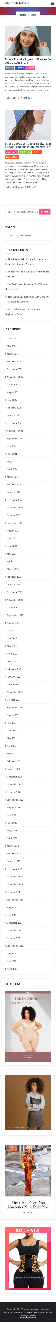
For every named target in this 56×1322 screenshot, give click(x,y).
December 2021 (14, 684)
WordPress (31, 1312)
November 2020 (15, 784)
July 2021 (11, 722)
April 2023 (12, 561)
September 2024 (15, 438)
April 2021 (12, 745)
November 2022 (15, 599)
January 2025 (13, 415)
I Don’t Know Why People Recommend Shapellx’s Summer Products (25, 261)
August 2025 (13, 392)
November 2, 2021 (23, 187)
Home (23, 14)
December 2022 (14, 592)
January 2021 (13, 768)
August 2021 (13, 715)
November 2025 (15, 376)
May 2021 (12, 738)
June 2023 (12, 546)
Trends (31, 67)
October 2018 (13, 891)
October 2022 (13, 607)
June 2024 (12, 453)
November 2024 (15, 430)
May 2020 (12, 830)
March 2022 (13, 661)
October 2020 (13, 792)
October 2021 (13, 699)
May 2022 (12, 645)
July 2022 (11, 630)
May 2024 (12, 461)
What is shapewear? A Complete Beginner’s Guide (22, 312)
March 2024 (13, 476)
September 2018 (15, 899)
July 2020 (11, 815)
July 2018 (11, 915)
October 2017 (13, 938)
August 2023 (13, 530)
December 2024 (14, 422)
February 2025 (14, 407)
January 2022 (13, 676)
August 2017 (13, 953)
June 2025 (12, 399)
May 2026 (12, 346)
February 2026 (14, 361)
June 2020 (12, 822)
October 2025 (13, 384)
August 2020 (13, 807)
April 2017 (12, 968)
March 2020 (13, 845)
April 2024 (12, 469)
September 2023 (15, 522)
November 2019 (15, 876)
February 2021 (14, 761)
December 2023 (14, 499)
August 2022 (13, 622)
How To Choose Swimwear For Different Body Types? (26, 287)
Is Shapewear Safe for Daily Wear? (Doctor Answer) (27, 274)
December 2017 (14, 922)
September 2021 (15, 707)
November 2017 (15, 930)
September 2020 (15, 799)
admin (9, 98)
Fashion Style (12, 157)
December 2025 (14, 369)
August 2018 (13, 907)
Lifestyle (20, 67)
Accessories (11, 152)
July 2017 (11, 961)
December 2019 (14, 868)
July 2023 (11, 538)
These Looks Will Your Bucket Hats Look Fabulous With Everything (28, 145)
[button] (52, 3)
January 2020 (13, 861)
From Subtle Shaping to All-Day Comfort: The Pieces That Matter (27, 299)
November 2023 (15, 507)
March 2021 (13, 753)
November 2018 (15, 884)
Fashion (9, 67)
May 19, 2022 (21, 98)
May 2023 (12, 553)
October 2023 (13, 515)
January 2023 (13, 584)
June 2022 (12, 638)
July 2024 (11, 446)
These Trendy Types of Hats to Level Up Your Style (28, 61)
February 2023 (14, 576)
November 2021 (15, 692)
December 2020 (14, 776)
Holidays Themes (28, 1315)
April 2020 (12, 838)
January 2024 (13, 492)
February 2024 (14, 484)
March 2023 (13, 569)
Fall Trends (25, 152)
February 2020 (14, 853)
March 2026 (13, 353)
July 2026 (11, 338)
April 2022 (12, 653)
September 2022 (15, 615)
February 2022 (14, 669)
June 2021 (12, 730)
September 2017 (15, 945)
